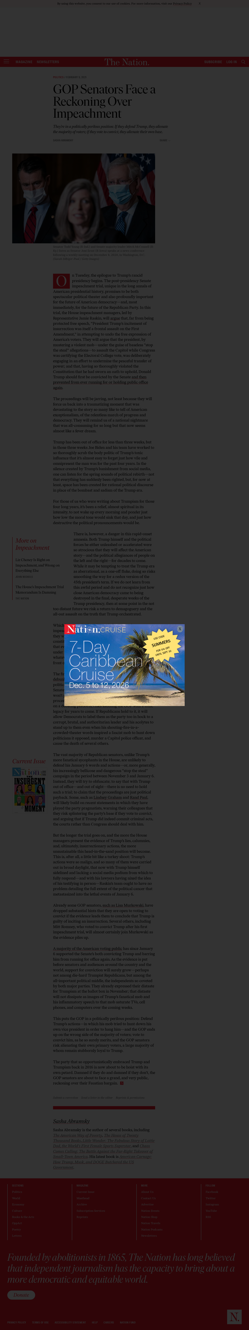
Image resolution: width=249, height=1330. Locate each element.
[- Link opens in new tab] (124, 665)
